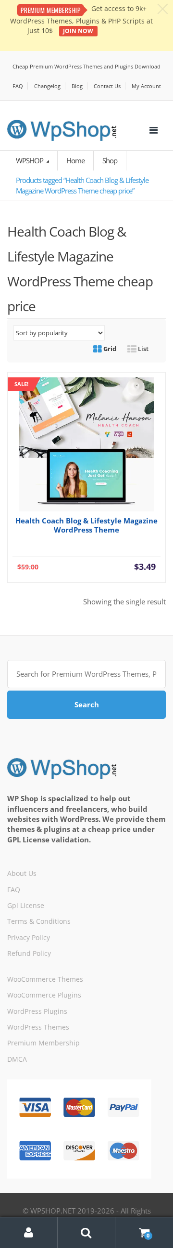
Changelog (47, 86)
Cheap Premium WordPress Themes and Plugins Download (86, 66)
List (142, 348)
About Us (22, 873)
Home (75, 160)
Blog (77, 86)
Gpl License (25, 905)
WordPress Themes (38, 1027)
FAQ (17, 86)
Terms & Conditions (39, 921)
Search (86, 704)
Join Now (78, 31)
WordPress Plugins (37, 1011)
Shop (109, 160)
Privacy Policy (28, 937)
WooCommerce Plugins (44, 994)
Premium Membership (43, 1042)
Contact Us (107, 86)
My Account (146, 86)
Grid (109, 348)
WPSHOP (30, 160)
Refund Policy (29, 953)
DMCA (17, 1059)
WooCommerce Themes (45, 979)
